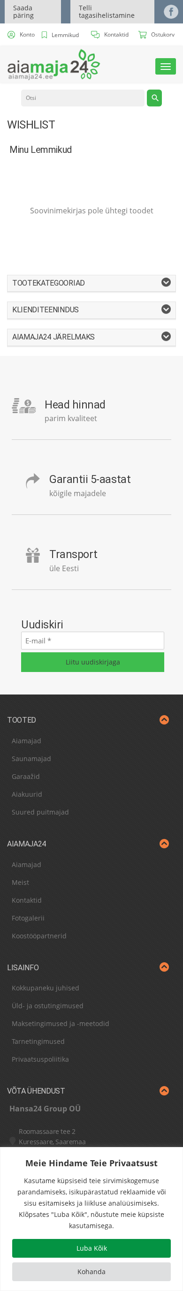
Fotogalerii (28, 918)
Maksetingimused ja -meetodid (60, 1023)
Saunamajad (31, 758)
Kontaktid (27, 900)
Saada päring (23, 11)
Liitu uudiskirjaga (93, 661)
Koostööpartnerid (39, 935)
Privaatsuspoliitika (40, 1059)
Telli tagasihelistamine (107, 11)
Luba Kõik (91, 1248)
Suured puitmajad (40, 812)
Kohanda (91, 1271)
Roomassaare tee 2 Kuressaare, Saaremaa (52, 1136)
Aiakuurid (27, 794)
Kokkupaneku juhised (45, 987)
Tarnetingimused (38, 1041)
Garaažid (26, 776)
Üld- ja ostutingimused (48, 1005)
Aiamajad (26, 740)
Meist (20, 882)
